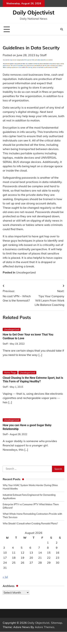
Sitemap (56, 622)
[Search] (61, 29)
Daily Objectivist (33, 12)
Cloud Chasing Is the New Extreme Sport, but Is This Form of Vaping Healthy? (33, 379)
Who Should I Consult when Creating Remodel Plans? (30, 523)
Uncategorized (26, 272)
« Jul (5, 577)
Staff (43, 55)
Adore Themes (44, 627)
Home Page (10, 372)
